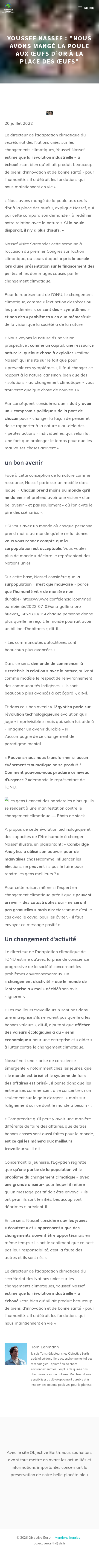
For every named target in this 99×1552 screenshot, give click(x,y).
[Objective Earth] (8, 8)
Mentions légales (67, 1537)
